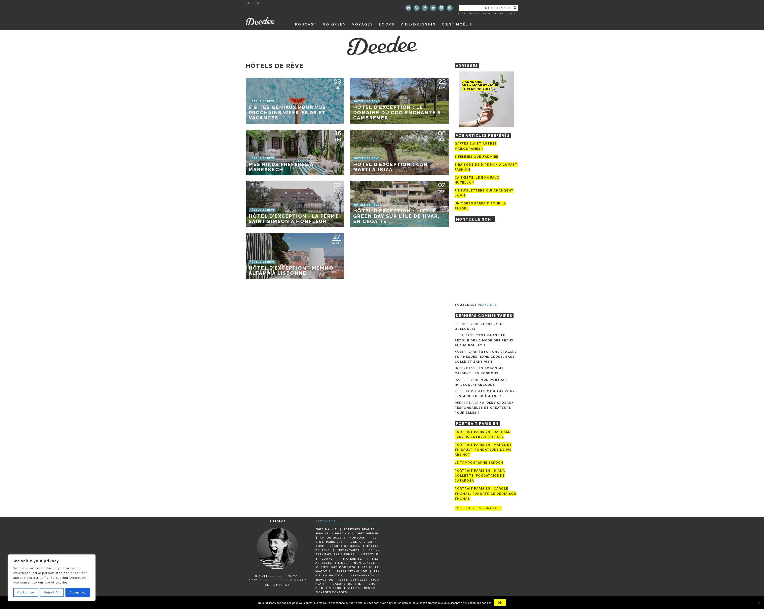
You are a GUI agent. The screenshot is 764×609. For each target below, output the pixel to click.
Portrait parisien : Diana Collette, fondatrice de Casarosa (480, 475)
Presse (486, 14)
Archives (474, 14)
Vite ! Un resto (361, 587)
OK (500, 603)
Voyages (362, 24)
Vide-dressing (418, 24)
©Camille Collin (273, 580)
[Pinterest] (450, 8)
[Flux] (417, 8)
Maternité (352, 558)
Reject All (52, 592)
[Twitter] (433, 8)
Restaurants (362, 575)
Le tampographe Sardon (479, 462)
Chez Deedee (367, 533)
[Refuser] (759, 603)
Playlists (487, 305)
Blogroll (499, 14)
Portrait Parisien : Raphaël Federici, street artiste (482, 434)
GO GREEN (334, 24)
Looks (387, 24)
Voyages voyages (331, 592)
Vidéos (335, 587)
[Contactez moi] (408, 8)
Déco (334, 545)
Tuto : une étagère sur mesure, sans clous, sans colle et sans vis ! (486, 357)
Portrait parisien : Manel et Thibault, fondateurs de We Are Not (483, 450)
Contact (513, 14)
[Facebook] (425, 8)
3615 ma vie (326, 529)
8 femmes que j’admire (476, 156)
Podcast (306, 24)
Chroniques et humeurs (342, 537)
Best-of (342, 533)
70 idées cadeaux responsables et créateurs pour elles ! (484, 407)
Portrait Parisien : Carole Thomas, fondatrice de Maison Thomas (485, 493)
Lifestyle (369, 554)
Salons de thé (347, 583)
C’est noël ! (457, 24)
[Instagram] (441, 8)
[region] (52, 577)
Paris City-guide (352, 571)
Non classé (364, 562)
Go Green (352, 545)
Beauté (322, 533)
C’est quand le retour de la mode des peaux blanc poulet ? (484, 340)
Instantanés (348, 550)
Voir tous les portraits (478, 508)
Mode (343, 562)
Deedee (266, 21)
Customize (25, 592)
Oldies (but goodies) (335, 567)
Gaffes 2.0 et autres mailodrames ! (476, 146)
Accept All (77, 592)
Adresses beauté (359, 529)
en (257, 3)
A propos (460, 14)
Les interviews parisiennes (347, 552)
